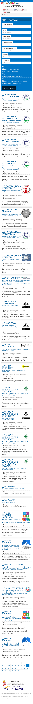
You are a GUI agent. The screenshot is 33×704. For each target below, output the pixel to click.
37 (27, 668)
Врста (4, 30)
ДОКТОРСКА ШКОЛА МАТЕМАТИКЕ (11, 187)
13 (10, 663)
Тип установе (6, 36)
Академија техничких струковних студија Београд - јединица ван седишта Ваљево (16, 567)
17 (23, 663)
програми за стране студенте (12, 83)
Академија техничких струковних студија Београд (16, 522)
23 (12, 665)
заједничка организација (11, 71)
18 (26, 663)
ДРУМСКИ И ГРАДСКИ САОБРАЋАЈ (8, 515)
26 (21, 665)
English (17, 10)
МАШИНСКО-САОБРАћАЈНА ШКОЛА (13, 489)
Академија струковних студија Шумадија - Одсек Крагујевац (10, 545)
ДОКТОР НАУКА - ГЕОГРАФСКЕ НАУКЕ (11, 117)
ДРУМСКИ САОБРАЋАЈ (8, 541)
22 (9, 665)
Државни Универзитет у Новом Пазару (11, 260)
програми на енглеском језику (13, 76)
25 (18, 665)
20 (2, 665)
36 (24, 668)
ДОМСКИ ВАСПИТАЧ (11, 277)
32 (12, 668)
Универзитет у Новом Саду (11, 100)
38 (2, 670)
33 (15, 668)
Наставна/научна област (9, 48)
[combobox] (16, 32)
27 (24, 665)
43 (18, 670)
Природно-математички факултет (11, 99)
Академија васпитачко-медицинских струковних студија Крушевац (16, 283)
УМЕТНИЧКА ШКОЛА (8, 502)
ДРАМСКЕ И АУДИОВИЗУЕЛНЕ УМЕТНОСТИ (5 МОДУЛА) (10, 462)
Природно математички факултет (11, 190)
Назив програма (7, 24)
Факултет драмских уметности (10, 393)
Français (25, 10)
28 (27, 665)
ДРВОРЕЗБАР (8, 486)
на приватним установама (11, 69)
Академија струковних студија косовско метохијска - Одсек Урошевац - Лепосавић (13, 592)
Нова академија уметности (10, 370)
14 (13, 663)
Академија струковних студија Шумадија (10, 548)
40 (9, 670)
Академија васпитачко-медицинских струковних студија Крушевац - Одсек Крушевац (16, 280)
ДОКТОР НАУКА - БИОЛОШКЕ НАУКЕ (10, 95)
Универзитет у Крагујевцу (11, 215)
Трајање (5, 54)
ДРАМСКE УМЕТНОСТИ (8, 345)
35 (21, 668)
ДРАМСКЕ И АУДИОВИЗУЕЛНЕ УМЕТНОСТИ (10, 389)
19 (29, 663)
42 (15, 670)
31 (9, 668)
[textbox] (16, 50)
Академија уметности (8, 304)
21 (5, 665)
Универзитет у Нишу (9, 192)
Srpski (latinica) (8, 10)
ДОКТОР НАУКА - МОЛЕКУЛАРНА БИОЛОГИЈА (9, 163)
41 (12, 670)
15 (16, 663)
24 (15, 665)
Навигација (7, 1)
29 (2, 668)
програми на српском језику (12, 78)
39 (5, 670)
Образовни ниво (7, 42)
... (7, 663)
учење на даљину (9, 74)
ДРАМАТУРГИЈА (9, 301)
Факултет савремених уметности (11, 349)
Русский (8, 12)
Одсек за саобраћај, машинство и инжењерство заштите (11, 520)
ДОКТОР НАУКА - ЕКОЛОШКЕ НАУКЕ (10, 140)
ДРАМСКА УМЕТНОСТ (7, 367)
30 (5, 668)
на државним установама (11, 67)
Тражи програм (10, 88)
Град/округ (6, 60)
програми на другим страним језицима (15, 81)
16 (19, 663)
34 (18, 668)
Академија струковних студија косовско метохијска (14, 593)
